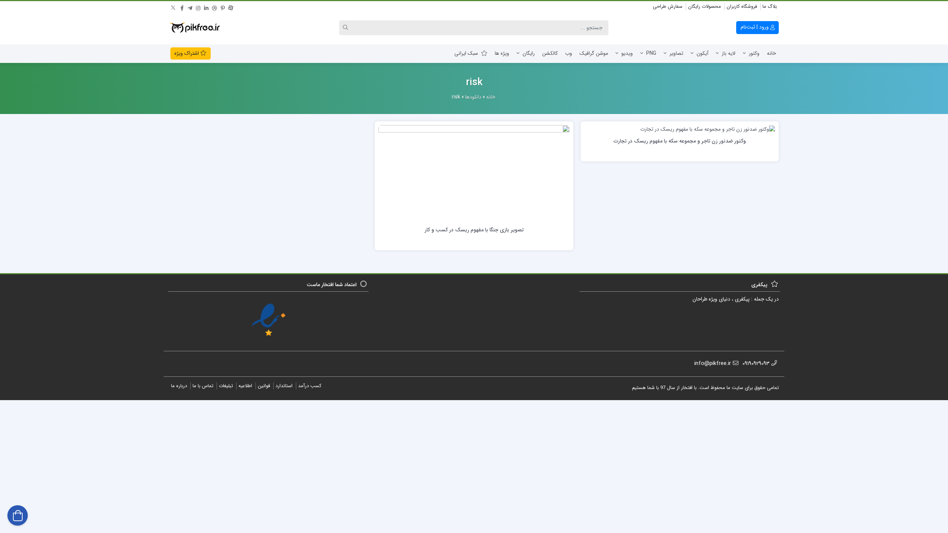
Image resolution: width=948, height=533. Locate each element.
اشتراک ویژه (187, 53)
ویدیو (627, 53)
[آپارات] (231, 7)
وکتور (754, 53)
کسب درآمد (309, 386)
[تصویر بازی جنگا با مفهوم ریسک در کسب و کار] (473, 173)
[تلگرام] (190, 7)
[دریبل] (214, 7)
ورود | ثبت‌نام (755, 27)
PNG (651, 53)
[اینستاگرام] (198, 7)
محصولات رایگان (704, 6)
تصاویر (676, 53)
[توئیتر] (174, 7)
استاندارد (284, 386)
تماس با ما (203, 386)
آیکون (702, 53)
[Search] (346, 27)
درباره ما (179, 386)
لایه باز (728, 53)
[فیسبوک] (182, 7)
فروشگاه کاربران (742, 6)
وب (568, 53)
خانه (771, 53)
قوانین (264, 386)
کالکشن (550, 53)
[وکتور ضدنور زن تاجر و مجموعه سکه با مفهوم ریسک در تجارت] (707, 129)
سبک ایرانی (466, 53)
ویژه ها (502, 53)
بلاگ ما (769, 6)
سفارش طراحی (667, 6)
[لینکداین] (206, 7)
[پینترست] (223, 7)
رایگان (529, 53)
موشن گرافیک (594, 53)
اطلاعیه (245, 386)
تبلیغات (226, 386)
